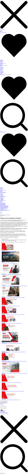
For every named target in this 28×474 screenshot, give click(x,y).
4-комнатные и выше (3, 200)
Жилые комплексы (2, 204)
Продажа (1, 60)
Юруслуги (3, 190)
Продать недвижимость (3, 32)
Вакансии (1, 68)
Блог (0, 66)
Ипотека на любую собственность (4, 206)
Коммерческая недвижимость (4, 205)
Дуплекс (4, 473)
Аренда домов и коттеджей (3, 209)
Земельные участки (2, 203)
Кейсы (1, 64)
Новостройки (2, 61)
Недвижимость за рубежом (3, 65)
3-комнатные (2, 199)
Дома (1, 202)
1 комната (1, 194)
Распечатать (1, 402)
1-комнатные (2, 198)
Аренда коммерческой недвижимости (5, 210)
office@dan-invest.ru (2, 74)
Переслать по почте (5, 402)
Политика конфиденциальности (4, 412)
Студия (1, 193)
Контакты (1, 69)
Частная (1, 201)
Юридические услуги (3, 63)
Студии (1, 197)
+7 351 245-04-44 (2, 29)
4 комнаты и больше (2, 196)
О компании (1, 67)
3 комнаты (1, 195)
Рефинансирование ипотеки (3, 208)
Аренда (1, 62)
